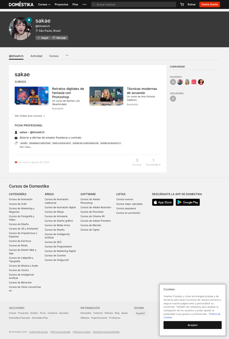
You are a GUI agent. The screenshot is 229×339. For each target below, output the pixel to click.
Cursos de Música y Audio (23, 265)
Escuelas (63, 313)
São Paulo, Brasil (50, 30)
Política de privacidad (60, 332)
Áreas (49, 194)
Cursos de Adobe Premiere (96, 220)
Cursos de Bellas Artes (57, 225)
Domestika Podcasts (19, 317)
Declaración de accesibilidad (106, 332)
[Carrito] (182, 4)
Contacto (98, 313)
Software (88, 194)
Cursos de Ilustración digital (60, 207)
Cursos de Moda (18, 245)
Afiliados (85, 317)
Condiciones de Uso (38, 332)
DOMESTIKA (21, 4)
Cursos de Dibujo (54, 211)
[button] (84, 4)
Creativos (52, 313)
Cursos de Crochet (55, 255)
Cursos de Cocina (19, 270)
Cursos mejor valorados (129, 203)
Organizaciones (99, 317)
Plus (75, 4)
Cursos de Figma (90, 229)
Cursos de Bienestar (20, 282)
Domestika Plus (40, 317)
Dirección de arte (62, 143)
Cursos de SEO (53, 242)
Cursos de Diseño (19, 224)
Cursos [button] (43, 4)
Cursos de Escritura (20, 240)
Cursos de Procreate (92, 211)
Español (140, 313)
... (67, 54)
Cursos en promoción (128, 212)
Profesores (114, 317)
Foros (43, 313)
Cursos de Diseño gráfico (59, 220)
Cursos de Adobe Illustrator (96, 207)
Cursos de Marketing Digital (60, 251)
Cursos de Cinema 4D (93, 216)
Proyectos (61, 4)
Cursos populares (126, 208)
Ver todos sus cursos (29, 115)
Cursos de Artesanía (56, 216)
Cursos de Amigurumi (57, 259)
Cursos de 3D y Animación (23, 228)
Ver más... (26, 147)
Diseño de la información (85, 143)
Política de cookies (82, 332)
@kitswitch (16, 56)
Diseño (24, 143)
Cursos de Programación (58, 246)
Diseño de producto (111, 143)
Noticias (109, 313)
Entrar (192, 4)
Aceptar (193, 325)
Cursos (54, 56)
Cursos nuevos (124, 199)
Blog (117, 313)
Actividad (36, 56)
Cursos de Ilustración (21, 199)
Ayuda (124, 313)
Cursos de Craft (18, 203)
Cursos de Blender (91, 225)
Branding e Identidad (40, 143)
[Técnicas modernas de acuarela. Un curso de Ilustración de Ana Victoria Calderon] (106, 96)
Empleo (34, 313)
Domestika (86, 313)
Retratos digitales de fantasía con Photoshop (68, 93)
